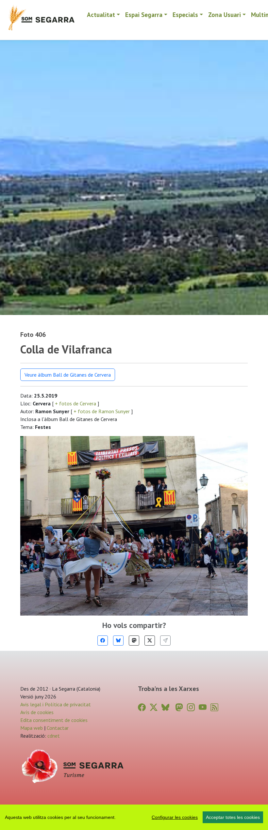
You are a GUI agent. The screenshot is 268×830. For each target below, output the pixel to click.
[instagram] (191, 707)
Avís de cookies (37, 712)
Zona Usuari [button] (224, 14)
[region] (134, 817)
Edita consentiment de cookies (54, 720)
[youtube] (203, 707)
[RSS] (214, 707)
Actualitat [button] (101, 14)
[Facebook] (102, 640)
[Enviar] (165, 640)
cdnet (53, 735)
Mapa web (31, 728)
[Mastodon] (134, 640)
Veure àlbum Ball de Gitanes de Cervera (68, 374)
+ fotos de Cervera (75, 403)
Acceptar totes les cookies (233, 817)
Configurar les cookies (175, 817)
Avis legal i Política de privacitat (55, 704)
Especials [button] (185, 14)
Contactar (58, 728)
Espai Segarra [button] (143, 14)
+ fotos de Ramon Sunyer (101, 411)
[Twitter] (149, 640)
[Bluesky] (118, 640)
